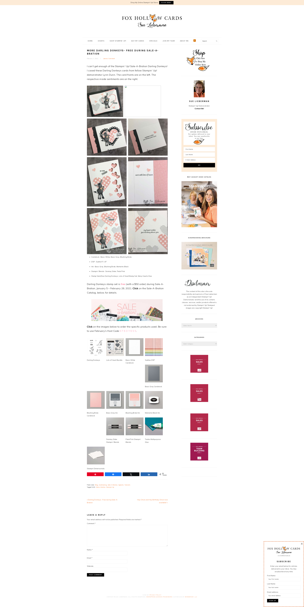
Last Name (271, 584)
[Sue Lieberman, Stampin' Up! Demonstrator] (152, 31)
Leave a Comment (109, 58)
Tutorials (127, 485)
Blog (96, 485)
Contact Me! (199, 109)
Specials (121, 485)
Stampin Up (110, 487)
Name (90, 550)
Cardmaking (103, 485)
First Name (271, 576)
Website (90, 566)
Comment (91, 523)
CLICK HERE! (166, 2)
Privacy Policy (155, 595)
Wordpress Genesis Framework (159, 597)
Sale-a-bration (100, 487)
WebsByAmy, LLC (191, 597)
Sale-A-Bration (113, 485)
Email (90, 558)
